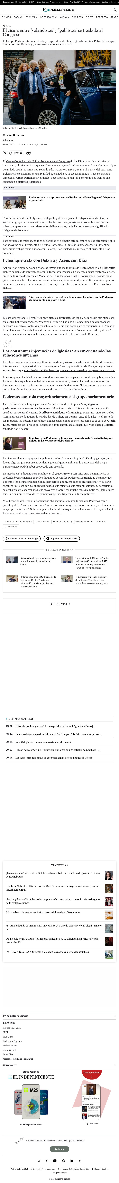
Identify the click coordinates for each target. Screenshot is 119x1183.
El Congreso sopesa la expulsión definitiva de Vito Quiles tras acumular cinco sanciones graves (91, 580)
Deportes (102, 17)
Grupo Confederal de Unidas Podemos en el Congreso (38, 161)
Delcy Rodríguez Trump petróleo (49, 2)
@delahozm (8, 140)
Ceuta (66, 2)
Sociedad (77, 17)
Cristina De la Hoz (13, 135)
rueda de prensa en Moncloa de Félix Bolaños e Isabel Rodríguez (54, 275)
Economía (31, 17)
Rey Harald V (75, 2)
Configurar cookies (59, 1172)
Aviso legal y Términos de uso (43, 1169)
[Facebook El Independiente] (46, 1161)
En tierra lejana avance (91, 2)
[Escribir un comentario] (28, 153)
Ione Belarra (42, 522)
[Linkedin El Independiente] (72, 1161)
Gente (89, 17)
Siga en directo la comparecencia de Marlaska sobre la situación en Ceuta (38, 561)
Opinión (6, 17)
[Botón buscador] (115, 9)
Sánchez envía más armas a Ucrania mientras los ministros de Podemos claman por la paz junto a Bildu (71, 298)
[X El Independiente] (39, 1161)
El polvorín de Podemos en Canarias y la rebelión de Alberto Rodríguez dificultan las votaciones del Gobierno (71, 439)
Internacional (48, 17)
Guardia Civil (9, 1050)
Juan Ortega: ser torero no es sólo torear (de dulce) (43, 742)
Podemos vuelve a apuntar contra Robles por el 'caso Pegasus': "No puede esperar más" (72, 199)
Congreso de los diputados (18, 522)
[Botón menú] (4, 10)
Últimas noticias (21, 2)
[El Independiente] (59, 10)
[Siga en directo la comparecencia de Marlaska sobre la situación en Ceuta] (12, 563)
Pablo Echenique (84, 522)
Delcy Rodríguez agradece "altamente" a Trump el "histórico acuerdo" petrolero (58, 734)
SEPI (5, 1032)
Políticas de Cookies (100, 1169)
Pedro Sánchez (10, 1045)
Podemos (101, 522)
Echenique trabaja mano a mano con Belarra (29, 248)
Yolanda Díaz (11, 526)
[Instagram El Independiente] (63, 1161)
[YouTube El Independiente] (55, 1161)
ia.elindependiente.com (31, 1124)
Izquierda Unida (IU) (62, 522)
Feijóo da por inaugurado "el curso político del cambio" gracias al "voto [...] (55, 726)
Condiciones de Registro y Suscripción (73, 1169)
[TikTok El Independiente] (80, 1161)
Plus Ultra (8, 1036)
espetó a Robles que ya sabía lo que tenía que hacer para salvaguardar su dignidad (64, 325)
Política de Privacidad (19, 1169)
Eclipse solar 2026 (12, 1027)
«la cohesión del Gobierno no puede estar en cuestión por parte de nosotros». (69, 370)
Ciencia (64, 17)
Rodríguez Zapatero (12, 1041)
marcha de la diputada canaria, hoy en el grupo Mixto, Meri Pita (44, 473)
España (18, 17)
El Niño (32, 2)
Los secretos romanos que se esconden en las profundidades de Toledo (53, 757)
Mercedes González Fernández (18, 1058)
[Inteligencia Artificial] (31, 1118)
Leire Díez (8, 1054)
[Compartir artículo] (5, 153)
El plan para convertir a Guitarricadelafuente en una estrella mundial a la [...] (57, 749)
